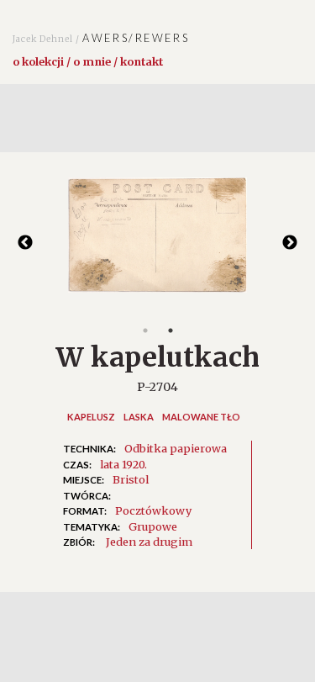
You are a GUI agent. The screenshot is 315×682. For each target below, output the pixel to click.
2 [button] (170, 330)
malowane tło (201, 416)
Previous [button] (25, 243)
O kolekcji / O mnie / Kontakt (88, 61)
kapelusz (91, 416)
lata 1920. (123, 464)
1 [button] (145, 330)
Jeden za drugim (149, 541)
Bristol (131, 479)
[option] (157, 243)
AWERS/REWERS (101, 38)
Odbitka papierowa (175, 448)
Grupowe (153, 526)
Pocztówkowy (153, 510)
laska (138, 416)
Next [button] (289, 243)
